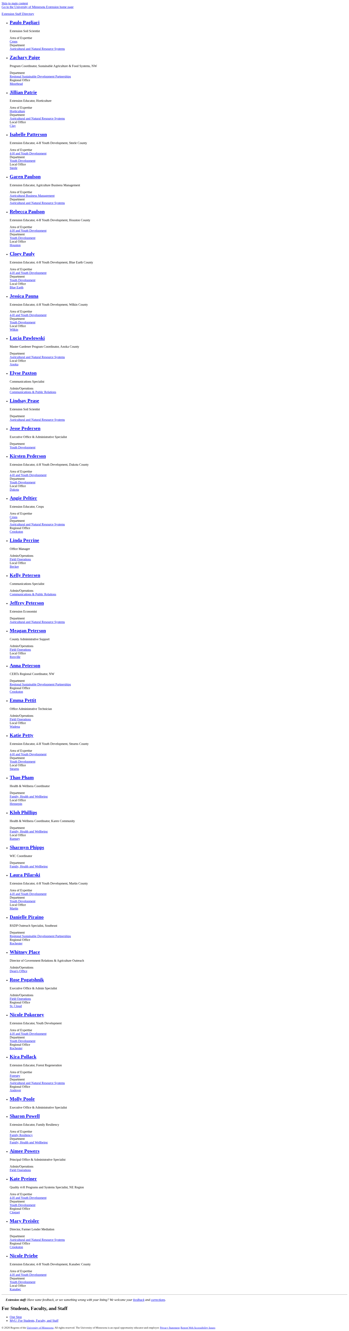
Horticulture (17, 111)
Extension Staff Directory (18, 14)
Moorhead (16, 83)
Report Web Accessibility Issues (198, 1327)
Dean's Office (18, 971)
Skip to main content (15, 3)
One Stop (16, 1317)
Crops (13, 41)
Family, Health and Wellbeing (29, 796)
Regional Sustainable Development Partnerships (40, 76)
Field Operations (20, 559)
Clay (13, 125)
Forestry (15, 1075)
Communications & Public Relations (33, 392)
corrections (158, 1300)
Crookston (16, 531)
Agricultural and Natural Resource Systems (37, 49)
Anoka (14, 364)
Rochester (16, 943)
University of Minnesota (40, 1327)
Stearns (14, 769)
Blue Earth (16, 287)
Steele (13, 168)
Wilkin (14, 329)
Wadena (15, 726)
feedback (138, 1300)
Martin (14, 908)
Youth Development (22, 160)
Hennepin (16, 804)
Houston (15, 245)
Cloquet (15, 1212)
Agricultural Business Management (32, 195)
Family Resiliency (21, 1135)
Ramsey (15, 838)
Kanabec (15, 1289)
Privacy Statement (170, 1327)
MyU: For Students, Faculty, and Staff (34, 1320)
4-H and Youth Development (28, 153)
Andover (15, 1090)
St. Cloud (16, 1006)
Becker (14, 566)
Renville (15, 657)
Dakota (14, 489)
